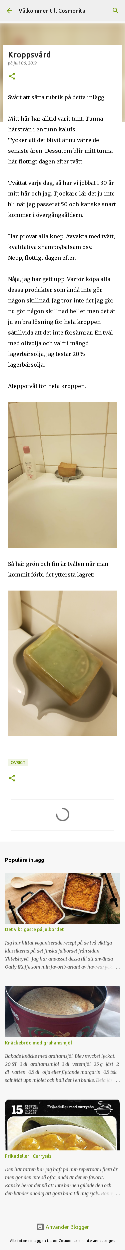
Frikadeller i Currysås (28, 1156)
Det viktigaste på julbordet (34, 929)
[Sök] (116, 11)
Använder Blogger (66, 1227)
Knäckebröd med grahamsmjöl (38, 1042)
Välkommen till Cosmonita (52, 11)
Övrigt (18, 762)
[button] (12, 76)
